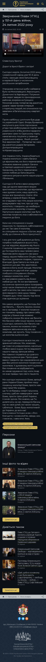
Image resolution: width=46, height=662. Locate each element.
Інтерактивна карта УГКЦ (23, 649)
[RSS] (26, 618)
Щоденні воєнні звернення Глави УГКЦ (20, 428)
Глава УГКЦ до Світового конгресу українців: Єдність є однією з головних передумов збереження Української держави (30, 537)
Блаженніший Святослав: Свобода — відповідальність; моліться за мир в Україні (30, 551)
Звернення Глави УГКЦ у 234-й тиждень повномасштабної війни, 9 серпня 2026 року (28, 496)
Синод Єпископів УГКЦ (23, 644)
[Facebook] (19, 618)
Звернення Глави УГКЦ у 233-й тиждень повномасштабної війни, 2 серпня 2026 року (31, 509)
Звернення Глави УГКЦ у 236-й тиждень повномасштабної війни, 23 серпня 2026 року (31, 471)
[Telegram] (23, 618)
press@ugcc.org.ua (30, 627)
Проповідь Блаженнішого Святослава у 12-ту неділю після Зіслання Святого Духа (30, 563)
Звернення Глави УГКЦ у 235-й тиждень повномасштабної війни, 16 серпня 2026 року (30, 483)
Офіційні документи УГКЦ (23, 646)
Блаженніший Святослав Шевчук (18, 424)
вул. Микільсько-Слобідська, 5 (15, 624)
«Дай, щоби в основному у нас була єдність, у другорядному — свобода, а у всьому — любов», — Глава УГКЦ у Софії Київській (30, 577)
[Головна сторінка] (3, 10)
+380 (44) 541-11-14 (16, 627)
